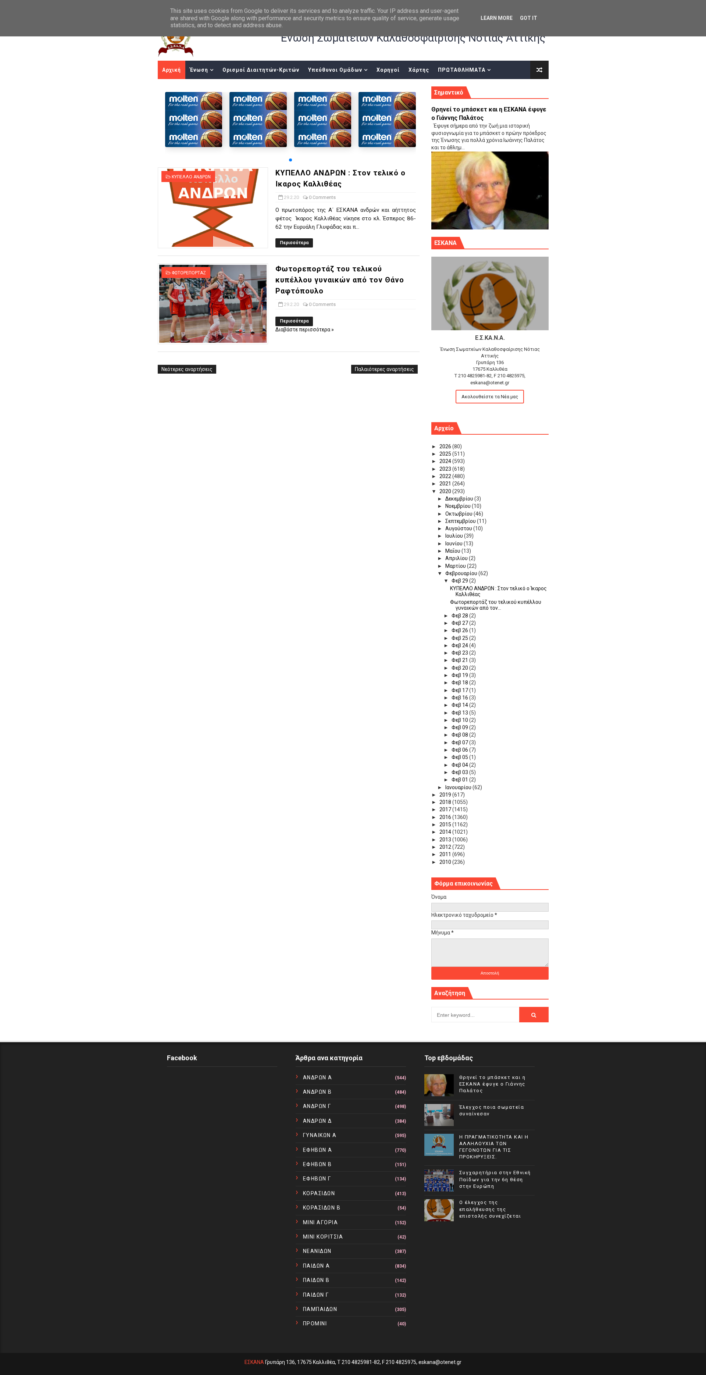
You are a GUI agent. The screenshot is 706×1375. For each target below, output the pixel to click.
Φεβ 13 (460, 713)
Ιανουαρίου (459, 787)
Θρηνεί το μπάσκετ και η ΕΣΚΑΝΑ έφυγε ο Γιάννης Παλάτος (492, 1084)
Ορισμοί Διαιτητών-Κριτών (260, 70)
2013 (445, 840)
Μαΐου (453, 551)
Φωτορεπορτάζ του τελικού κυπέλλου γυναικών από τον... (495, 605)
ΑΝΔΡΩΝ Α (317, 1077)
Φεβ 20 (460, 668)
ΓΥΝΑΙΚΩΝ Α (320, 1135)
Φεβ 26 (460, 630)
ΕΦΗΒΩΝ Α (317, 1150)
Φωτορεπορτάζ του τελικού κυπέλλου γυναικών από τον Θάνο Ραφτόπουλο (339, 279)
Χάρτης (419, 70)
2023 (445, 469)
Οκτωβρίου (459, 514)
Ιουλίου (454, 536)
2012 (445, 847)
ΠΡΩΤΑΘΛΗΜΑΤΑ (461, 70)
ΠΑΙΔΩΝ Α (316, 1266)
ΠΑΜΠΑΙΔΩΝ (320, 1309)
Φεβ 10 (460, 720)
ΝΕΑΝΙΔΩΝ (317, 1251)
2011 (445, 854)
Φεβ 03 (460, 772)
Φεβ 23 (460, 653)
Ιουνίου (454, 543)
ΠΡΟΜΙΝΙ (315, 1323)
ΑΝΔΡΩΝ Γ (317, 1106)
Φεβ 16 (460, 698)
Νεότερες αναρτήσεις (187, 369)
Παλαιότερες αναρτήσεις (384, 369)
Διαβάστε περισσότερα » (304, 329)
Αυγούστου (459, 528)
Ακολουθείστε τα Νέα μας (489, 396)
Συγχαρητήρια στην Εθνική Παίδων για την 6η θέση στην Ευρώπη (495, 1179)
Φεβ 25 (460, 638)
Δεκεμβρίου (459, 499)
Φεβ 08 (460, 735)
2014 (445, 832)
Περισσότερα (294, 242)
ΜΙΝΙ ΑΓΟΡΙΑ (320, 1222)
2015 (445, 824)
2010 (445, 862)
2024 (445, 461)
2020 (445, 491)
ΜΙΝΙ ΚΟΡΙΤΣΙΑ (323, 1237)
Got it (528, 18)
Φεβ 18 (460, 682)
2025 (445, 454)
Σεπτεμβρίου (461, 521)
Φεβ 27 (460, 623)
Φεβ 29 (460, 581)
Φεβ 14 (460, 705)
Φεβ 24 (460, 645)
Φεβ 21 (460, 660)
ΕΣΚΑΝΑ (254, 1362)
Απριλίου (457, 558)
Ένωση (199, 70)
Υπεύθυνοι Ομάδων (335, 70)
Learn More (497, 18)
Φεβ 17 (460, 690)
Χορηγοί (388, 70)
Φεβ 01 (460, 780)
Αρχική (171, 70)
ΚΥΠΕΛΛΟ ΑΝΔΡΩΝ (191, 176)
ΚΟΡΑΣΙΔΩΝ (319, 1193)
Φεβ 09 (460, 727)
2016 (445, 817)
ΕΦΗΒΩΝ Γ (317, 1179)
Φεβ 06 (460, 750)
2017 (445, 809)
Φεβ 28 (460, 616)
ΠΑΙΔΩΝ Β (316, 1280)
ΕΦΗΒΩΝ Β (317, 1164)
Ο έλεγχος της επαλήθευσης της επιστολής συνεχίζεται (490, 1209)
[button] (290, 159)
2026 (445, 446)
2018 (445, 802)
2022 (445, 476)
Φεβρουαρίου (461, 573)
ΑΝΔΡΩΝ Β (317, 1092)
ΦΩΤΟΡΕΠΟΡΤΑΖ (189, 272)
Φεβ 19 (460, 675)
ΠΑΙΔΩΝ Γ (316, 1295)
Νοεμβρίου (458, 506)
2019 (445, 795)
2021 (445, 484)
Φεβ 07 (460, 742)
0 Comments (322, 197)
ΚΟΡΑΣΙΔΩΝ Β (322, 1208)
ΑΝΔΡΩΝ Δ (317, 1121)
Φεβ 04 (460, 765)
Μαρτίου (456, 566)
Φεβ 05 (460, 757)
